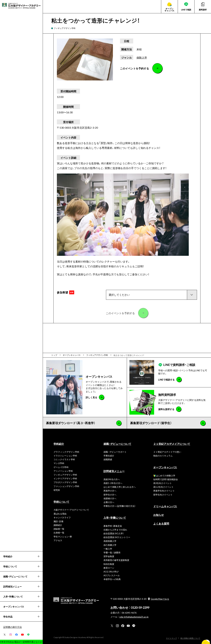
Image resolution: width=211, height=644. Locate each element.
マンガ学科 (59, 463)
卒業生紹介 (109, 455)
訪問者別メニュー (114, 471)
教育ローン (109, 567)
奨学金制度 (109, 556)
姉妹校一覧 (59, 528)
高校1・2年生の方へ (113, 483)
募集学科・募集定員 (113, 525)
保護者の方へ (110, 498)
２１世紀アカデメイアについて (171, 444)
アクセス (58, 540)
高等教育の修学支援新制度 (116, 560)
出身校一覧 (59, 532)
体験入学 (141, 57)
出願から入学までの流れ (115, 529)
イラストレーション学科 (65, 455)
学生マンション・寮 (63, 536)
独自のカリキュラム (163, 455)
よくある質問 (161, 523)
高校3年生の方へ (112, 479)
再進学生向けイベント (164, 490)
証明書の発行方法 (12, 627)
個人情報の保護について (190, 638)
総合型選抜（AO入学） (114, 533)
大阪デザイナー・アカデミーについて (71, 509)
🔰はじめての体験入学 (164, 475)
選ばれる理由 (60, 513)
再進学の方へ (110, 490)
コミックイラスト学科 (64, 459)
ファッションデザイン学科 (66, 486)
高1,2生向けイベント (163, 486)
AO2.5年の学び (111, 571)
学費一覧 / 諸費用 (112, 552)
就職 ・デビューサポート (115, 451)
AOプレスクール (112, 575)
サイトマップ (171, 638)
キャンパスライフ (62, 517)
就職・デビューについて (117, 444)
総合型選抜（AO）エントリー (117, 537)
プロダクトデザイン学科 (65, 482)
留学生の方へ (110, 494)
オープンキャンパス (165, 467)
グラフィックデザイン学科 (66, 451)
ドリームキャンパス (165, 506)
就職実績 (108, 459)
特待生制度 (109, 564)
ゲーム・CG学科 (61, 467)
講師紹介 (58, 525)
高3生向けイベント (162, 483)
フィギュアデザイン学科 (64, 28)
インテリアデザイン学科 (65, 478)
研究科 (57, 490)
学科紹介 (59, 444)
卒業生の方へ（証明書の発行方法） (120, 505)
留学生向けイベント (163, 494)
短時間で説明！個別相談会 (165, 479)
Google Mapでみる (160, 598)
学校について (61, 502)
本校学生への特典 (112, 579)
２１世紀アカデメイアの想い (167, 451)
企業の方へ (109, 502)
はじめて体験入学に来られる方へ (120, 486)
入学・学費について (115, 517)
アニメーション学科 (63, 470)
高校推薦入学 (110, 541)
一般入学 (108, 548)
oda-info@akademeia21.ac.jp (134, 616)
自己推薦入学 (110, 544)
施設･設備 (58, 521)
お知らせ (158, 515)
